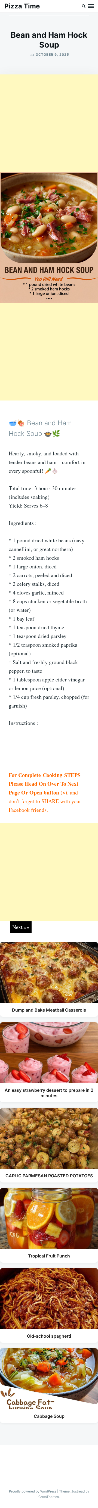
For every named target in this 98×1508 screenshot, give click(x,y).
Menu (91, 6)
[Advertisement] (49, 123)
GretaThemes (48, 1497)
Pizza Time (22, 6)
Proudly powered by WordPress (33, 1491)
